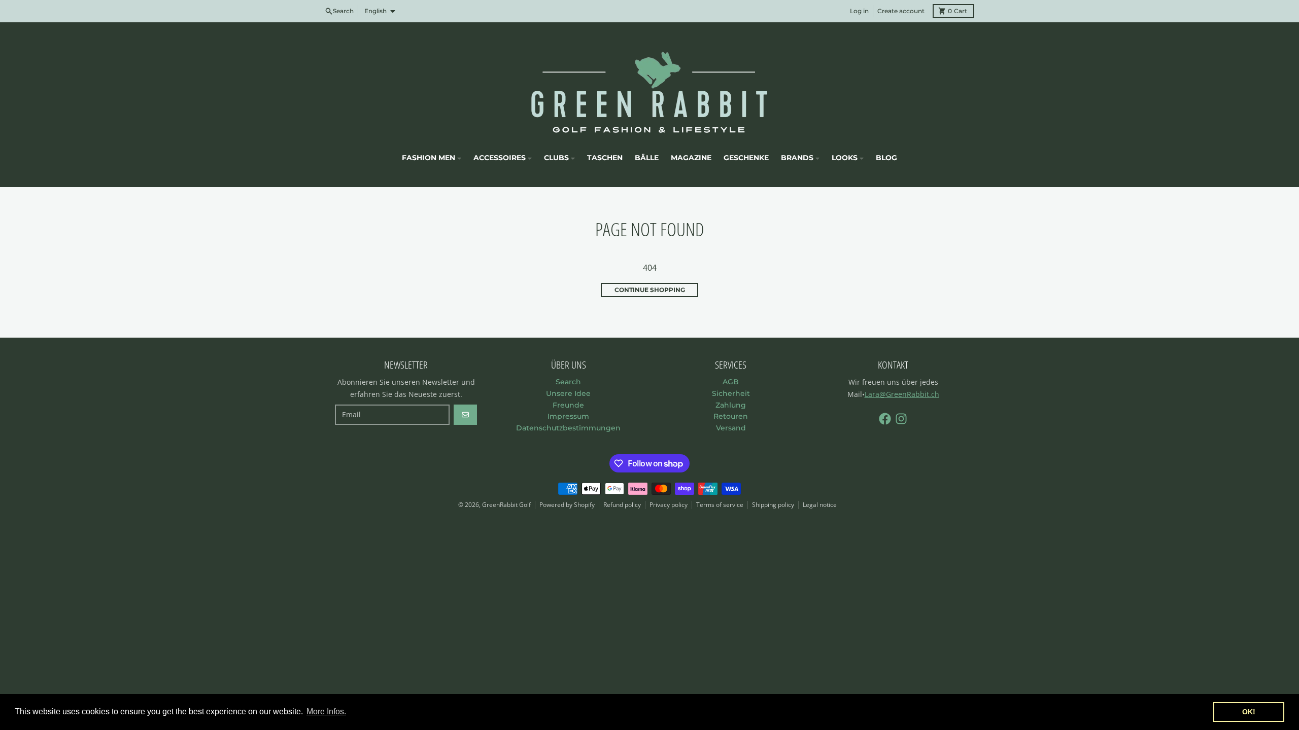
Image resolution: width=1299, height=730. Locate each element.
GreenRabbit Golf (506, 504)
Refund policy (622, 504)
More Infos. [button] (326, 711)
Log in (859, 11)
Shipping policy (773, 504)
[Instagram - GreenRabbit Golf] (901, 419)
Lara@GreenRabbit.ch (902, 394)
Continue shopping (649, 290)
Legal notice (820, 504)
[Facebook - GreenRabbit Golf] (885, 419)
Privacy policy (669, 504)
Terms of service (719, 504)
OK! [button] (1248, 712)
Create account (901, 11)
